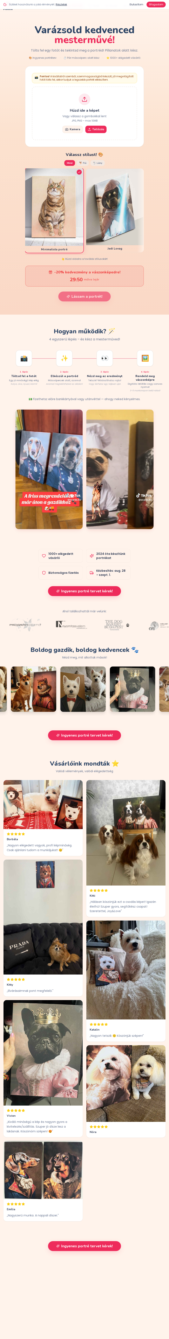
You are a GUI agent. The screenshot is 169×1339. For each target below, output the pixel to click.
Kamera (75, 129)
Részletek (61, 4)
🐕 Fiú (82, 163)
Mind (70, 163)
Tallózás (98, 129)
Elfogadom (156, 4)
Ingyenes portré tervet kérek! (87, 591)
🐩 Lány (97, 163)
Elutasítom (136, 4)
